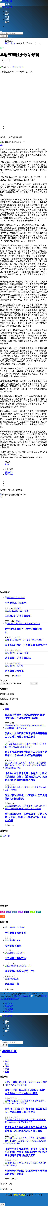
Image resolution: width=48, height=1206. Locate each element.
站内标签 (9, 1006)
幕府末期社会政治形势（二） (20, 971)
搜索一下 (4, 36)
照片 (32, 912)
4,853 (18, 637)
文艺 (20, 912)
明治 (7, 17)
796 (16, 1136)
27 (15, 1098)
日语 (26, 912)
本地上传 (34, 683)
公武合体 (9, 472)
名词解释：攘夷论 (14, 671)
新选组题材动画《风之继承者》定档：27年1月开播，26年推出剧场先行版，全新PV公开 (26, 817)
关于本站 (9, 1003)
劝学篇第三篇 (12, 984)
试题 (2, 916)
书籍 (2, 912)
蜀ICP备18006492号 (22, 996)
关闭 (2, 1204)
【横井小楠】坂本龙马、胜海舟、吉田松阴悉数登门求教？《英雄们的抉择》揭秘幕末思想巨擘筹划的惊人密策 (26, 776)
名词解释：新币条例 (15, 933)
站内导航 (9, 1011)
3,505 (18, 608)
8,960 (21, 67)
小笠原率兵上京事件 (15, 603)
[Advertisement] (24, 97)
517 (16, 1179)
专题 (7, 19)
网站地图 (9, 1009)
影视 (14, 912)
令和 (7, 709)
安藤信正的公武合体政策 (18, 616)
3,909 (18, 621)
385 (16, 1117)
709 (16, 1160)
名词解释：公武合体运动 (18, 658)
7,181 (18, 663)
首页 (7, 11)
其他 (7, 22)
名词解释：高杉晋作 (15, 958)
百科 (38, 912)
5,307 (18, 676)
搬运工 (15, 67)
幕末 (7, 14)
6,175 (18, 650)
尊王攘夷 (9, 474)
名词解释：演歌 (13, 945)
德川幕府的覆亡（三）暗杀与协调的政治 (26, 645)
